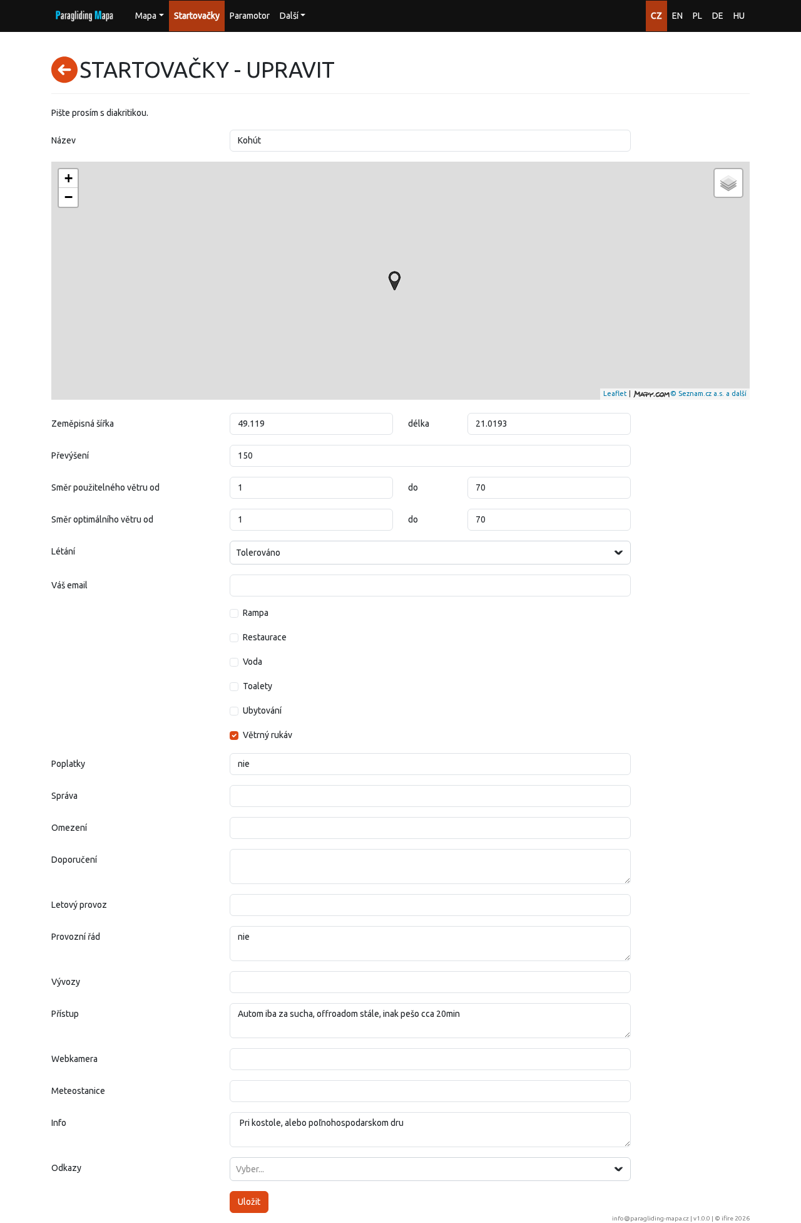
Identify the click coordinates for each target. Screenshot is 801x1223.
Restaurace (265, 637)
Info (58, 1123)
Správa (64, 796)
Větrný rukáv (267, 735)
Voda (252, 662)
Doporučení (74, 860)
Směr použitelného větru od (105, 487)
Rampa (255, 613)
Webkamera (74, 1059)
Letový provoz (79, 905)
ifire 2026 (736, 1218)
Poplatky (68, 764)
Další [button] (289, 16)
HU (739, 16)
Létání (63, 551)
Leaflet (615, 393)
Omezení (69, 828)
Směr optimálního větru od (102, 519)
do (413, 487)
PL (697, 16)
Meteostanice (78, 1091)
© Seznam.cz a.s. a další (708, 393)
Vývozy (65, 982)
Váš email (69, 585)
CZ (656, 16)
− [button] (68, 197)
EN (677, 16)
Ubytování (262, 710)
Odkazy (66, 1168)
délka (418, 424)
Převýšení (70, 455)
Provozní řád (75, 937)
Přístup (65, 1014)
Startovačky (197, 16)
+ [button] (68, 178)
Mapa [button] (145, 16)
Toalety (257, 686)
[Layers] (728, 183)
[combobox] (430, 553)
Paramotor (250, 16)
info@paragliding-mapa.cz (650, 1218)
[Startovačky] (394, 281)
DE (717, 16)
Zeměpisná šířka (82, 424)
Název (63, 140)
